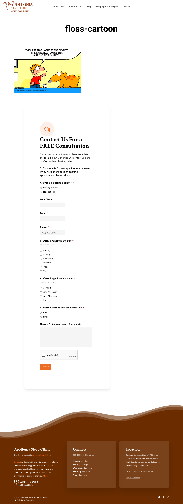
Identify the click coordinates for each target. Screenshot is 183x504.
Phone (46, 312)
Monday (46, 250)
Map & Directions (133, 478)
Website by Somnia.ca (25, 500)
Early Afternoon (50, 292)
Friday (45, 266)
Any (44, 271)
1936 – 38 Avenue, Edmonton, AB (139, 471)
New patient (49, 191)
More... (46, 476)
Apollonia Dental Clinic (41, 455)
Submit (46, 367)
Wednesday (48, 258)
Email (45, 316)
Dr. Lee (17, 462)
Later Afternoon (50, 296)
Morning (47, 287)
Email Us (90, 455)
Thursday (47, 262)
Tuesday (46, 254)
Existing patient (50, 187)
